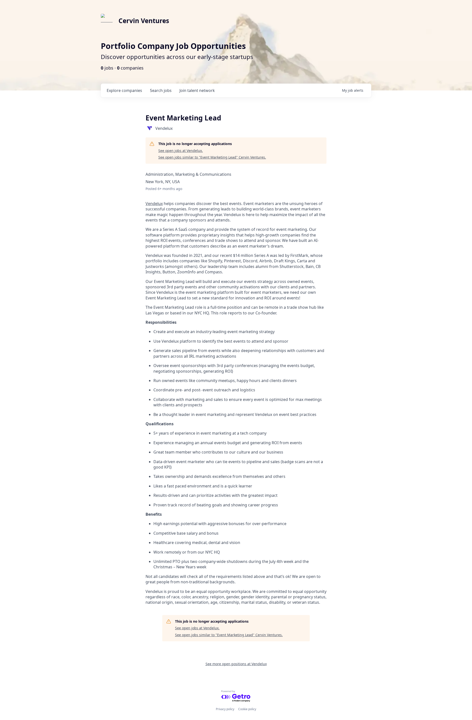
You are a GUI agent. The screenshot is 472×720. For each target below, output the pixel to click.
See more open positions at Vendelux (236, 663)
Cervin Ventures (143, 20)
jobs (161, 90)
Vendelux (154, 203)
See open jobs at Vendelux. (180, 150)
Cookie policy (247, 709)
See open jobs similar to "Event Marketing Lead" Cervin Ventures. (212, 157)
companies (124, 90)
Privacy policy (225, 709)
